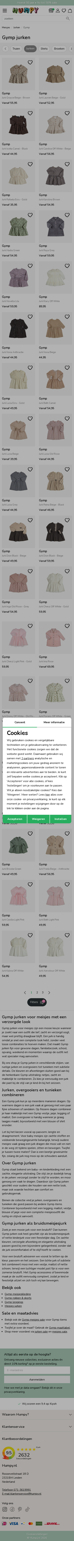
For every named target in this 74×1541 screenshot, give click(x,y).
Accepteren (14, 819)
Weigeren (38, 819)
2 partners (27, 758)
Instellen (61, 819)
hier (47, 794)
